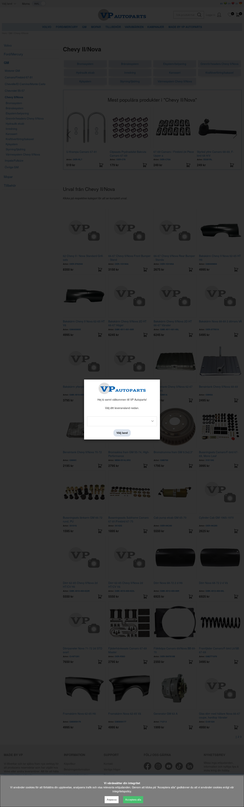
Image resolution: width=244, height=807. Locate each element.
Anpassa (111, 799)
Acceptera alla (133, 799)
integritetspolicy (121, 791)
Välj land (122, 432)
